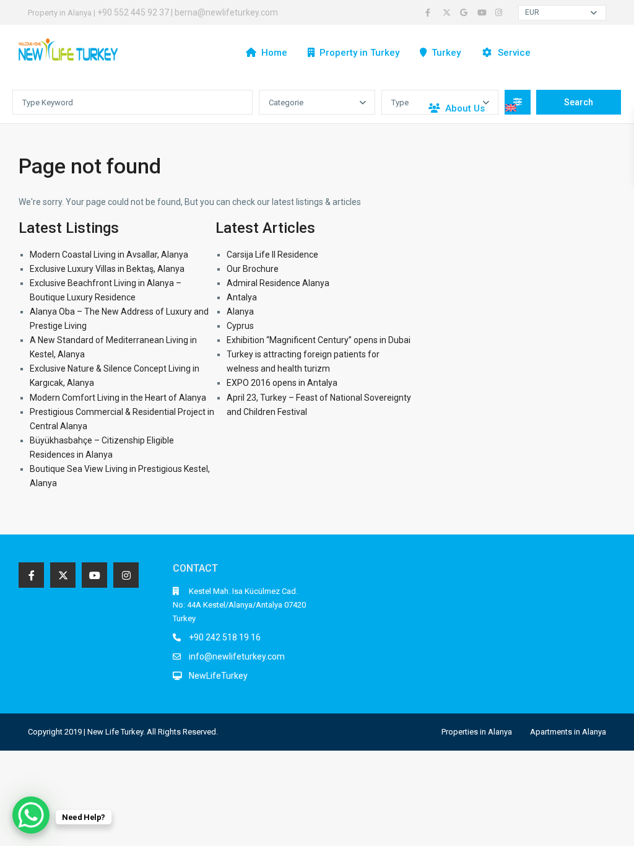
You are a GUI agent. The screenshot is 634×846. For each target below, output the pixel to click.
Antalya (242, 297)
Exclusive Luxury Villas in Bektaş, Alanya (107, 269)
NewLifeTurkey (218, 676)
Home (274, 52)
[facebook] (431, 12)
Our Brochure (253, 269)
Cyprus (240, 326)
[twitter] (448, 12)
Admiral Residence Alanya (278, 283)
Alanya (240, 311)
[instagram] (500, 12)
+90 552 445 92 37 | (136, 12)
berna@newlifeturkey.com (226, 12)
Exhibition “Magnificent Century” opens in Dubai (318, 340)
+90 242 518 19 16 (225, 637)
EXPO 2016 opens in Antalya (282, 383)
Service (514, 52)
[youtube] (483, 12)
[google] (465, 12)
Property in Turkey (359, 52)
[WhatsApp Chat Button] (31, 815)
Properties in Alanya (476, 731)
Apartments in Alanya (568, 731)
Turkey (446, 52)
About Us (465, 108)
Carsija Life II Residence (272, 254)
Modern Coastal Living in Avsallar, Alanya (109, 254)
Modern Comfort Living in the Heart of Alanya (118, 398)
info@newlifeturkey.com (237, 656)
